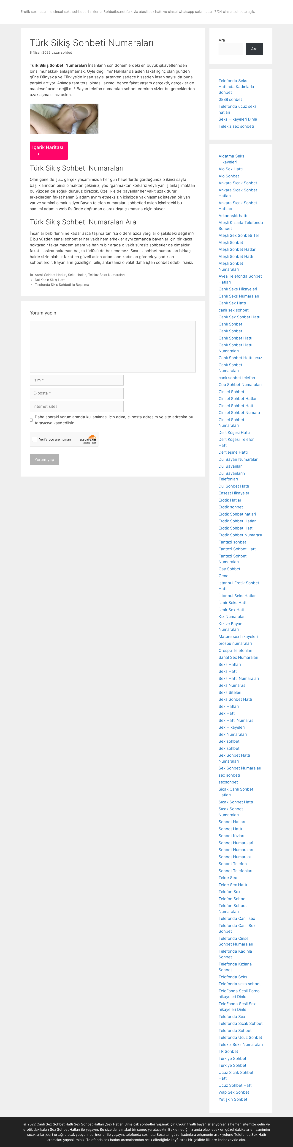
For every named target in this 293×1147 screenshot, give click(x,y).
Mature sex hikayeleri (238, 636)
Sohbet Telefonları (235, 871)
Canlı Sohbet (230, 324)
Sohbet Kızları (231, 835)
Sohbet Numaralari (236, 843)
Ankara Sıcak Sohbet (238, 183)
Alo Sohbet (229, 176)
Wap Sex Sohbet (234, 1092)
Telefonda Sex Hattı (250, 1134)
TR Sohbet (228, 1051)
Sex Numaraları (233, 734)
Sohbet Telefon (233, 863)
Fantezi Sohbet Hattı (238, 549)
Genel (224, 576)
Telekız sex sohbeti (236, 126)
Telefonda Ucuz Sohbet (240, 1037)
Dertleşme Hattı (233, 452)
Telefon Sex (229, 891)
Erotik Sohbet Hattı (236, 528)
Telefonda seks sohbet (240, 984)
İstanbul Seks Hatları (238, 595)
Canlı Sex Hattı (232, 303)
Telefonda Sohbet (235, 1030)
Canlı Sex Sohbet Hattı (239, 317)
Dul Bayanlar (230, 466)
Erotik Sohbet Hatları (238, 521)
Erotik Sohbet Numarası (240, 535)
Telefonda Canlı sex (237, 918)
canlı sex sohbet (234, 310)
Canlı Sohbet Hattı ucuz (240, 358)
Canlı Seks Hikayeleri (238, 289)
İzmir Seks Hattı (233, 602)
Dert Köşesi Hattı (234, 432)
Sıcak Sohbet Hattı (236, 802)
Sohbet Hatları (232, 821)
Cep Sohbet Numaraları (240, 384)
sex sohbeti (229, 775)
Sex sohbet (229, 741)
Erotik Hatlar (230, 500)
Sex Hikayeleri (232, 727)
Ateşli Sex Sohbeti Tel (239, 235)
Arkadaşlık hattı (233, 215)
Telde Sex (228, 877)
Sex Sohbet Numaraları (240, 768)
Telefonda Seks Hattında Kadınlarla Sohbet (236, 86)
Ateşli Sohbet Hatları (50, 275)
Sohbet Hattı (230, 829)
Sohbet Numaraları (236, 849)
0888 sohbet (230, 99)
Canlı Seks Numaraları (239, 296)
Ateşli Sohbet (231, 242)
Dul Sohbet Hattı (234, 486)
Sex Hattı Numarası (236, 720)
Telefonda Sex (232, 1016)
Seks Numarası (232, 685)
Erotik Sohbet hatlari (237, 514)
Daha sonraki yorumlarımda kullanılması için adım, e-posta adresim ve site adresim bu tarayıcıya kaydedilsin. (114, 420)
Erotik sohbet (231, 507)
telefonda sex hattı (141, 1134)
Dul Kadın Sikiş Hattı (50, 280)
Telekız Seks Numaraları (106, 275)
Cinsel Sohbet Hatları (238, 398)
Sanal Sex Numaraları (238, 657)
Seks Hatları (77, 275)
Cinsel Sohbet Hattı (236, 405)
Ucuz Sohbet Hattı (235, 1085)
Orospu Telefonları (235, 650)
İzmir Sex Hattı (232, 609)
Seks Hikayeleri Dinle (238, 119)
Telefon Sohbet (233, 898)
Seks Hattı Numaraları (239, 678)
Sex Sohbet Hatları (65, 1129)
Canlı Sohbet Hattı (235, 338)
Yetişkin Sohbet (233, 1099)
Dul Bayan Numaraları (238, 459)
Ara (222, 40)
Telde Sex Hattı (233, 884)
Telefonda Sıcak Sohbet (241, 1023)
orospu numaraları (235, 643)
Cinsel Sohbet (231, 391)
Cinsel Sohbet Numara (239, 412)
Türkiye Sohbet (232, 1058)
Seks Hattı (228, 671)
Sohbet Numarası (235, 857)
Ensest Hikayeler (234, 493)
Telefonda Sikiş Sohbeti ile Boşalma (62, 285)
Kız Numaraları (232, 616)
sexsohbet (228, 782)
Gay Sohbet (229, 569)
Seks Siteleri (230, 692)
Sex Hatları (229, 706)
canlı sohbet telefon (237, 377)
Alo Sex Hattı (231, 169)
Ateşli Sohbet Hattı (236, 256)
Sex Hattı (227, 713)
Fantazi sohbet (232, 542)
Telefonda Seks (233, 977)
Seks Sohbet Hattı (235, 699)
